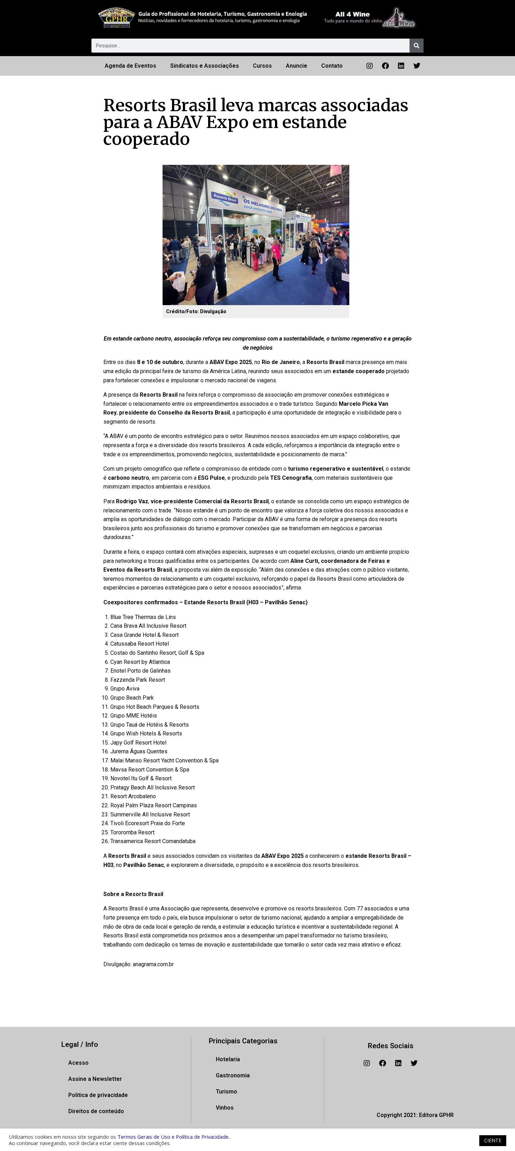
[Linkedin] (401, 66)
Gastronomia (233, 1075)
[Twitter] (417, 66)
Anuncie (296, 65)
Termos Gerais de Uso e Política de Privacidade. (173, 1136)
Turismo (226, 1091)
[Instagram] (370, 66)
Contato (332, 65)
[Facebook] (385, 66)
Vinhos (225, 1107)
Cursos (262, 65)
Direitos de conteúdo (96, 1111)
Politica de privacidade (98, 1095)
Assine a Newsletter (95, 1079)
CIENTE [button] (492, 1140)
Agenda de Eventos (130, 65)
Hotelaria (228, 1059)
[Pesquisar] (417, 46)
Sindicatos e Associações (204, 65)
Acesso (78, 1062)
